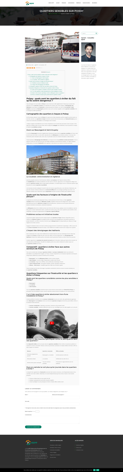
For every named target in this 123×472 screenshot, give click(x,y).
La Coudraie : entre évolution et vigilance (39, 79)
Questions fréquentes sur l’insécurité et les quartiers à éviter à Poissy (44, 88)
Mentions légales (80, 445)
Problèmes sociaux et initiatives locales (39, 83)
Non (98, 470)
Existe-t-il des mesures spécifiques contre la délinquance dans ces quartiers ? (47, 93)
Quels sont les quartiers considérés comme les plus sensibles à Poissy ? (46, 89)
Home (51, 13)
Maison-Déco (86, 2)
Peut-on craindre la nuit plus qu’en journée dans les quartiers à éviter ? (45, 94)
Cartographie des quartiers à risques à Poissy (39, 76)
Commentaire (28, 414)
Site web (27, 401)
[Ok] (121, 470)
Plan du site (78, 447)
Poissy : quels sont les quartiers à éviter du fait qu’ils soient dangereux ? (42, 74)
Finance (64, 2)
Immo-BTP (51, 2)
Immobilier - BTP (57, 13)
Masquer (48, 72)
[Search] (96, 33)
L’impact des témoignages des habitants (39, 84)
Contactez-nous (79, 450)
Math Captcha (28, 411)
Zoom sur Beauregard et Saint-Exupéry (39, 78)
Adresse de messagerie (58, 394)
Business (94, 2)
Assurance (71, 2)
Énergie (78, 2)
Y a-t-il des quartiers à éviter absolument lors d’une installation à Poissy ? (46, 91)
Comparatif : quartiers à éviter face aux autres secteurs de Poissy (43, 86)
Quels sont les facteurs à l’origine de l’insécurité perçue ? (41, 81)
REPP (37, 65)
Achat (58, 2)
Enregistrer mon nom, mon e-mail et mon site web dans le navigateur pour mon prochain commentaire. (51, 408)
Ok (94, 470)
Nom (26, 394)
